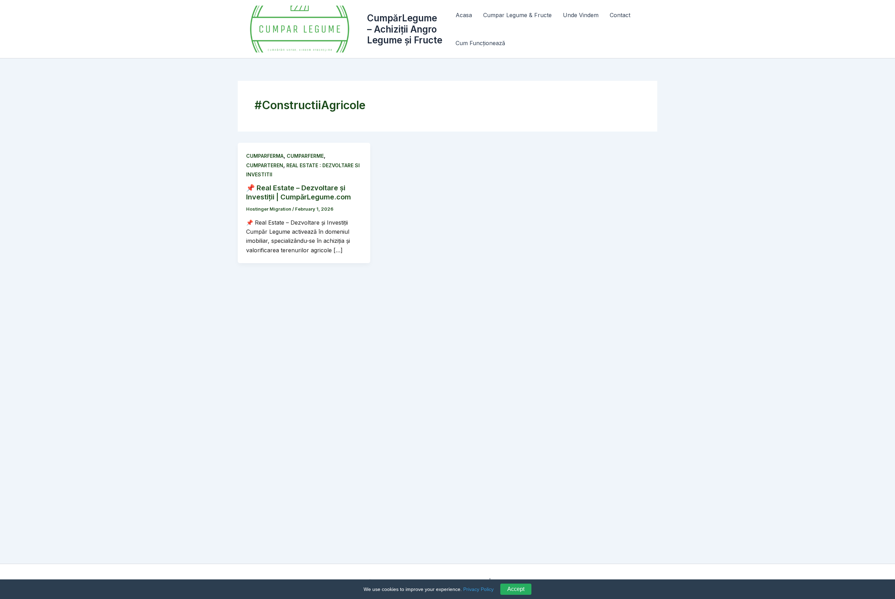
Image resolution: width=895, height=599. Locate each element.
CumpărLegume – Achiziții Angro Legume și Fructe (404, 29)
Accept (515, 589)
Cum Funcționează (480, 43)
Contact (620, 15)
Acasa (464, 15)
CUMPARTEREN (264, 165)
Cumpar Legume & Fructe (517, 15)
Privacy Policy (478, 589)
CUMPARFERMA (265, 156)
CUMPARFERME (305, 156)
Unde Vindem (581, 15)
